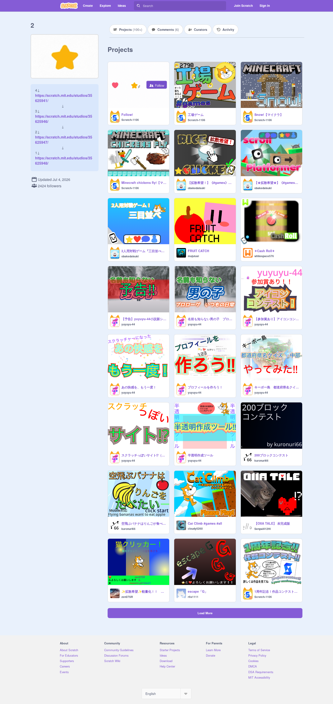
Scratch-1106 (130, 120)
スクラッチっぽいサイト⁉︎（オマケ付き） (143, 455)
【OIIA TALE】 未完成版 (272, 523)
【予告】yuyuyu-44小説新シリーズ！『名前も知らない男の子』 (143, 319)
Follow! (127, 114)
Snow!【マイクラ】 (268, 114)
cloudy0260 (195, 528)
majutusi (193, 256)
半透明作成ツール (200, 455)
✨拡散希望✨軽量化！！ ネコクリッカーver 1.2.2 (143, 591)
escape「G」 (198, 591)
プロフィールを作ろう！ (205, 387)
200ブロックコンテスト (271, 455)
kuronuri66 (261, 460)
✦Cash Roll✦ (264, 250)
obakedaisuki (196, 188)
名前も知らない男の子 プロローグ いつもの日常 (210, 319)
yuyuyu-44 (128, 324)
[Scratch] (69, 5)
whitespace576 (264, 256)
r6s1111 (193, 597)
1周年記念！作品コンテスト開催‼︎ (276, 591)
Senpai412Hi (262, 529)
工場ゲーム (196, 114)
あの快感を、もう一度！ (138, 387)
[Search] (138, 5)
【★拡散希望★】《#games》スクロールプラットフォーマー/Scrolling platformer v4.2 (276, 182)
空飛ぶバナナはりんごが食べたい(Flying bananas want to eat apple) (143, 523)
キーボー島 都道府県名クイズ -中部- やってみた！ (276, 387)
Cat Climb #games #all (205, 523)
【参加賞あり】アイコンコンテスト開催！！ (276, 319)
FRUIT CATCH (198, 250)
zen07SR (127, 597)
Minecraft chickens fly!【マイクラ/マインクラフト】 (143, 182)
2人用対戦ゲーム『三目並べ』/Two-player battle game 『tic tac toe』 (143, 250)
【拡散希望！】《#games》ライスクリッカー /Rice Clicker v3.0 (210, 182)
